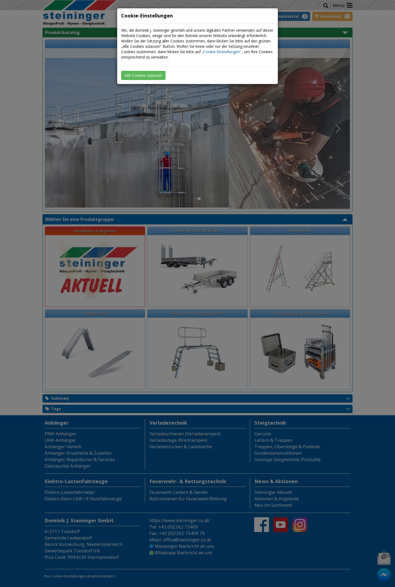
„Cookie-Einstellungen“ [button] (221, 51)
